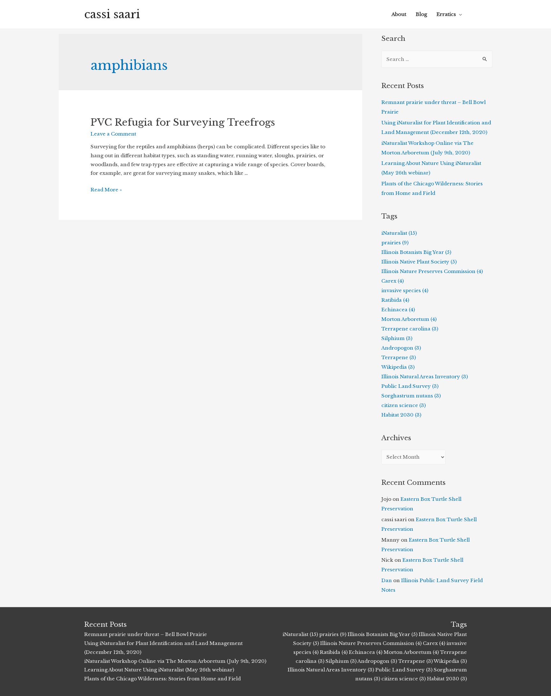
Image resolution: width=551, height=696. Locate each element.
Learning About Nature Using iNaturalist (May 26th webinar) (159, 670)
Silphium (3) (396, 338)
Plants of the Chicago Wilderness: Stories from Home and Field (162, 679)
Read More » (106, 190)
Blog (421, 14)
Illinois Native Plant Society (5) (419, 262)
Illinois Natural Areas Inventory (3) (424, 377)
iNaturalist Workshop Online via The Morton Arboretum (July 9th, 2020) (175, 661)
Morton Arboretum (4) (409, 319)
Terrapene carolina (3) (409, 329)
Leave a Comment (113, 134)
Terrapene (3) (398, 357)
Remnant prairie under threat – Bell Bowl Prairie (145, 634)
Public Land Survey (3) (409, 386)
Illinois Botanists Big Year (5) (416, 252)
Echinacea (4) (398, 310)
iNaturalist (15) (399, 233)
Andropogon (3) (401, 348)
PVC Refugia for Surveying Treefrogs (183, 122)
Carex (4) (392, 281)
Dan (386, 580)
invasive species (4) (404, 290)
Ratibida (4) (395, 300)
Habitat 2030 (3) (401, 415)
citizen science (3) (403, 405)
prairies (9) (394, 243)
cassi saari (112, 14)
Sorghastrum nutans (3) (411, 396)
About (399, 14)
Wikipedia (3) (398, 367)
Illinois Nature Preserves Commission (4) (432, 271)
